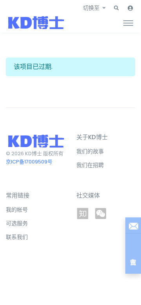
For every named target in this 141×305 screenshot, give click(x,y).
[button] (116, 8)
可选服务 (17, 223)
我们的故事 (90, 151)
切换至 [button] (91, 8)
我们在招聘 (90, 165)
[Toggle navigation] (128, 22)
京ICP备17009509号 (29, 161)
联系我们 (17, 237)
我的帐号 (17, 210)
